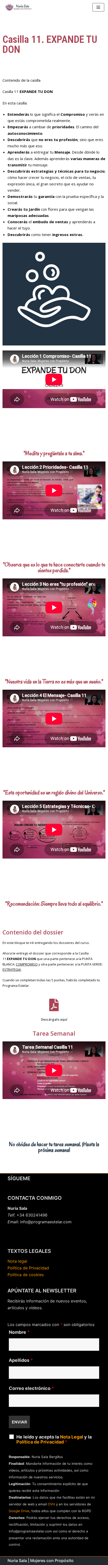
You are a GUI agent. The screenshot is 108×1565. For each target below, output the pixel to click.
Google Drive (19, 1511)
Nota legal (17, 1261)
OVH (51, 1504)
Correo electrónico (31, 1388)
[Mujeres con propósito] (19, 7)
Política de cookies (26, 1274)
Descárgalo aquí (54, 1019)
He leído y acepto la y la (54, 1439)
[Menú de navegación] (98, 7)
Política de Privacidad (28, 1267)
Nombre (19, 1332)
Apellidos (21, 1360)
